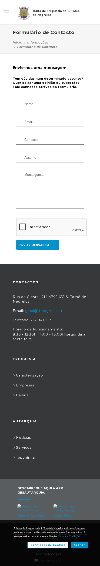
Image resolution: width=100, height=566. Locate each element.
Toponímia (25, 457)
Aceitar (79, 545)
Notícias (23, 437)
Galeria (22, 395)
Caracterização (29, 375)
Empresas (24, 385)
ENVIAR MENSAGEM (34, 245)
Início (17, 42)
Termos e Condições (69, 536)
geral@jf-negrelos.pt (44, 311)
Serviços (23, 447)
